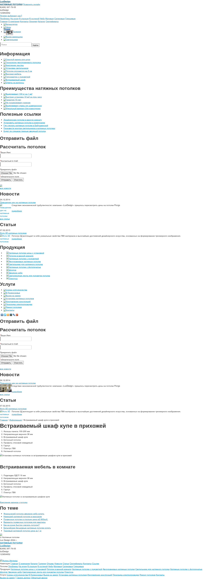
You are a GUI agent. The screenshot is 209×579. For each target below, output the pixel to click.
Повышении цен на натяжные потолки (18, 202)
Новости (58, 563)
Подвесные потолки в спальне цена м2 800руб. (26, 519)
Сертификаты (52, 21)
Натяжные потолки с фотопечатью (25, 267)
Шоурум (12, 269)
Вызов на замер (13, 295)
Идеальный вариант (23, 108)
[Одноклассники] (8, 315)
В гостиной (34, 18)
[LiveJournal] (14, 315)
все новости (5, 188)
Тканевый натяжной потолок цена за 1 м (22, 530)
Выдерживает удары (24, 105)
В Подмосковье (13, 292)
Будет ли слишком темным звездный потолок (25, 131)
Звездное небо (15, 272)
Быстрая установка (24, 96)
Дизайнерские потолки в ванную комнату (23, 119)
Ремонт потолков (14, 307)
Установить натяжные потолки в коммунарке (24, 122)
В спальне (24, 18)
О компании (13, 21)
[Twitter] (5, 315)
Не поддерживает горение (18, 102)
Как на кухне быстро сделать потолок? (22, 524)
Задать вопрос (23, 577)
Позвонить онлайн (31, 4)
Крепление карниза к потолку (13, 502)
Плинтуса (13, 278)
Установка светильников (17, 68)
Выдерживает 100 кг (19, 93)
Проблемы (5, 18)
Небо (42, 18)
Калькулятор (11, 24)
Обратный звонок (39, 577)
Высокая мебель (13, 73)
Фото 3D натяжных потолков (13, 233)
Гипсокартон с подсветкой (18, 76)
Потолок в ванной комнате (21, 255)
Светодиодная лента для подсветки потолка (29, 275)
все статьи (5, 218)
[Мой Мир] (11, 315)
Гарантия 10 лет (13, 99)
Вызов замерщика (14, 36)
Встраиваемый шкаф (15, 79)
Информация (15, 419)
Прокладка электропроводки (19, 304)
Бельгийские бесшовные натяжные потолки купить (27, 527)
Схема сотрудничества (16, 289)
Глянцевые (70, 18)
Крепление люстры (15, 65)
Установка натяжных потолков (20, 298)
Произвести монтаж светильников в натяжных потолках (29, 128)
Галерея (17, 31)
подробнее (17, 210)
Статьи (66, 563)
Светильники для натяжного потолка (26, 264)
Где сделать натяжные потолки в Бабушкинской (26, 125)
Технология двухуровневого (23, 62)
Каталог (41, 21)
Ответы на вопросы (15, 82)
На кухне (14, 18)
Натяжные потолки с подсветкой (24, 258)
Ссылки (95, 563)
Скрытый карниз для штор (18, 59)
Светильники (12, 39)
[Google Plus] (16, 315)
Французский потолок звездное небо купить (24, 513)
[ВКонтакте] (2, 315)
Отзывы (50, 563)
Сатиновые (59, 18)
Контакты (24, 21)
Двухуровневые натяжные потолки (25, 261)
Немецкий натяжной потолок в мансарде (23, 516)
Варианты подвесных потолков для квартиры (25, 522)
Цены (8, 27)
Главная (4, 21)
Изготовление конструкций (18, 301)
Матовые (49, 18)
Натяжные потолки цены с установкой (26, 252)
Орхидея (33, 21)
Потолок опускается (19, 71)
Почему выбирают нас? (11, 15)
